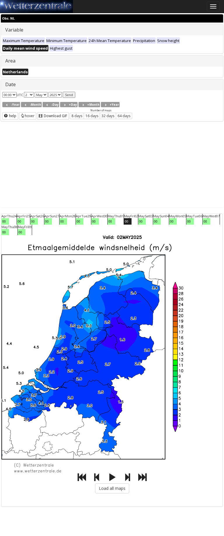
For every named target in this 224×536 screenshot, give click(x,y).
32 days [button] (108, 115)
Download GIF (55, 115)
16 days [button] (91, 115)
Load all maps (112, 488)
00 (4, 221)
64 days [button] (124, 115)
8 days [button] (76, 115)
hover (29, 115)
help (12, 115)
